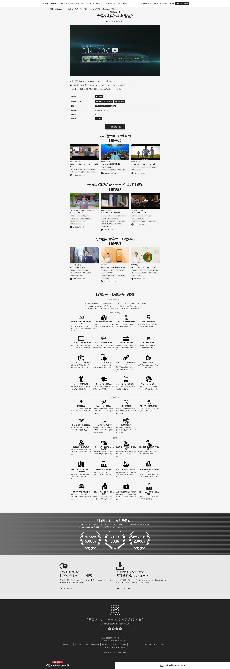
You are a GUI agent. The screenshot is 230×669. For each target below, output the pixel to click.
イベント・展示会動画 (76, 169)
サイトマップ (104, 647)
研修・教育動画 (105, 278)
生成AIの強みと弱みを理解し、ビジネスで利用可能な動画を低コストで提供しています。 (126, 428)
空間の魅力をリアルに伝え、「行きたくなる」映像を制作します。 (148, 365)
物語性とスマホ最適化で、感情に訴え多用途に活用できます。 (126, 386)
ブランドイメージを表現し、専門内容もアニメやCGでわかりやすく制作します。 (103, 325)
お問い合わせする (68, 588)
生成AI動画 (104, 270)
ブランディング (136, 167)
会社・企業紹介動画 (86, 218)
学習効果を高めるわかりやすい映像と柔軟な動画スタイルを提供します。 (126, 473)
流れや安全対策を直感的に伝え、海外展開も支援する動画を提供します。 (148, 451)
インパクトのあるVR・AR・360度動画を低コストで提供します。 (148, 408)
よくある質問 (114, 644)
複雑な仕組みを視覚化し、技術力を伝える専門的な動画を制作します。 (103, 450)
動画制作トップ (67, 644)
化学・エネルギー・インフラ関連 (105, 106)
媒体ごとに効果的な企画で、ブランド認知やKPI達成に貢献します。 (81, 365)
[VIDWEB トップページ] (49, 3)
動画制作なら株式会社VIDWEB (58, 9)
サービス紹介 (79, 644)
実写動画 (73, 216)
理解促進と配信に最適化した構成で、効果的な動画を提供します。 (80, 386)
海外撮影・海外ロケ (106, 226)
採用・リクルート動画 (76, 223)
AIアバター (112, 270)
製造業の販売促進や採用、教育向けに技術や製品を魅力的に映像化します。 (81, 450)
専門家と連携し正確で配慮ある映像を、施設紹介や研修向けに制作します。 (126, 495)
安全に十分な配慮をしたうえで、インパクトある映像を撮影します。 (81, 427)
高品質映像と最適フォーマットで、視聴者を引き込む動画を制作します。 (126, 367)
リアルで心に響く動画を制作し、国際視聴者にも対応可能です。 (103, 386)
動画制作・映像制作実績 (75, 9)
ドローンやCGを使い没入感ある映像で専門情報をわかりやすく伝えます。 (148, 474)
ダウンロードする (125, 588)
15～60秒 (98, 119)
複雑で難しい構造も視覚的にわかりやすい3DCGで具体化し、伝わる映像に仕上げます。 (126, 409)
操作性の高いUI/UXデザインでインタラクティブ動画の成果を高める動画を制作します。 (103, 428)
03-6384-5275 (146, 3)
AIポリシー (164, 644)
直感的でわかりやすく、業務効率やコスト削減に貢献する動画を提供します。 (81, 346)
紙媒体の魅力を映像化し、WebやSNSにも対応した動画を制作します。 (81, 474)
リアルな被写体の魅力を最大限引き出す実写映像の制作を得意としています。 (81, 409)
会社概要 (104, 644)
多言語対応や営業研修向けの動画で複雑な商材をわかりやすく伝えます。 (126, 451)
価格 (82, 3)
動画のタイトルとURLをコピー (116, 21)
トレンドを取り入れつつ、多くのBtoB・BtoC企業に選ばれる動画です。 (103, 366)
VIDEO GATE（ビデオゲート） (120, 647)
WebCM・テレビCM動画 (145, 216)
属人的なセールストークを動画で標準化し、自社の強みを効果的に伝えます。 (126, 346)
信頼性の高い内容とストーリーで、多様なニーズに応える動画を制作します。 (103, 473)
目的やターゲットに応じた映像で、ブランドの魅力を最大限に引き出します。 (148, 387)
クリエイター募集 (121, 3)
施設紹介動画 (118, 223)
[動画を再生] (115, 50)
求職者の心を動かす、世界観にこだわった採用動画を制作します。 (126, 324)
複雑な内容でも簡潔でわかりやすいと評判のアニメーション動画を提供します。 (103, 409)
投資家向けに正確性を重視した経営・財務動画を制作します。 (147, 345)
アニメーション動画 (106, 216)
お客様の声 (90, 3)
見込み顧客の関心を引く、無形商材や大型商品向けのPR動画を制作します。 (103, 346)
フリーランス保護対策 (151, 644)
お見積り (123, 644)
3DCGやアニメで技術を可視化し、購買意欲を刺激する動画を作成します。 (81, 495)
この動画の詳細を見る (79, 175)
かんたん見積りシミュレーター (164, 3)
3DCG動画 (99, 96)
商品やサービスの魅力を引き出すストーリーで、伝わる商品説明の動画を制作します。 (81, 326)
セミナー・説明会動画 (89, 169)
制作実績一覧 (116, 127)
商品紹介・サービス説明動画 (92, 9)
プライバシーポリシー (135, 644)
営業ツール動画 (119, 101)
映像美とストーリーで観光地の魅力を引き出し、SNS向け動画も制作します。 (103, 496)
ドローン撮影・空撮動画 (120, 216)
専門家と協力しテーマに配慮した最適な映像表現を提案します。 (148, 495)
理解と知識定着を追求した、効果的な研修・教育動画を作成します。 (148, 324)
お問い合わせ (183, 3)
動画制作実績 (75, 3)
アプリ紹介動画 (121, 270)
